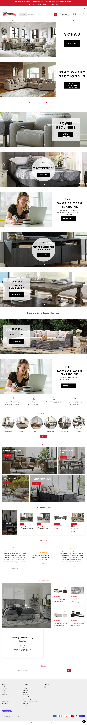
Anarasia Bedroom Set (59, 622)
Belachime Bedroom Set (76, 622)
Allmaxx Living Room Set (59, 527)
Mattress (27, 20)
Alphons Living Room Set (76, 530)
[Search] (55, 14)
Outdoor (57, 20)
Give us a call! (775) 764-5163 (54, 399)
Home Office (34, 20)
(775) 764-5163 (65, 15)
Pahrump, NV (14, 8)
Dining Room (13, 20)
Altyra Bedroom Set (75, 599)
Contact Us (8, 8)
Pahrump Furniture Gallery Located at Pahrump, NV (56, 8)
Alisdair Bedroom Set (58, 598)
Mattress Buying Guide (42, 8)
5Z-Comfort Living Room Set (43, 525)
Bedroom (20, 20)
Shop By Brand (75, 20)
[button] (3, 38)
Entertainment (43, 20)
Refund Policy (24, 8)
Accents (51, 20)
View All (43, 433)
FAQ (36, 8)
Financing (19, 8)
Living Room (4, 20)
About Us (3, 8)
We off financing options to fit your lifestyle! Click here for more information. (33, 401)
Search (3, 712)
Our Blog (68, 8)
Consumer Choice (66, 20)
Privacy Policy (31, 8)
